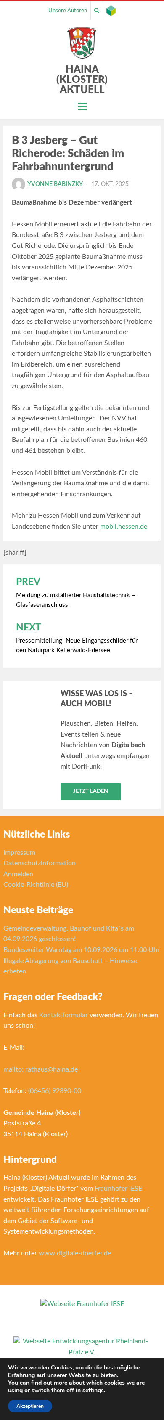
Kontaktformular (63, 1015)
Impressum (19, 852)
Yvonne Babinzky (55, 184)
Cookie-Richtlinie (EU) (35, 884)
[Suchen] (97, 10)
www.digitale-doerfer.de (75, 1253)
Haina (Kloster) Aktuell (82, 80)
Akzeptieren (30, 1406)
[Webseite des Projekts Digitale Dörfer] (111, 10)
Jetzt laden (90, 791)
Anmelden (18, 874)
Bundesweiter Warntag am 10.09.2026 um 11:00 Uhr (81, 950)
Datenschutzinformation (39, 863)
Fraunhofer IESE (118, 1188)
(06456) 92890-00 (54, 1091)
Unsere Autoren (67, 10)
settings (93, 1390)
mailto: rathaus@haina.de (40, 1069)
